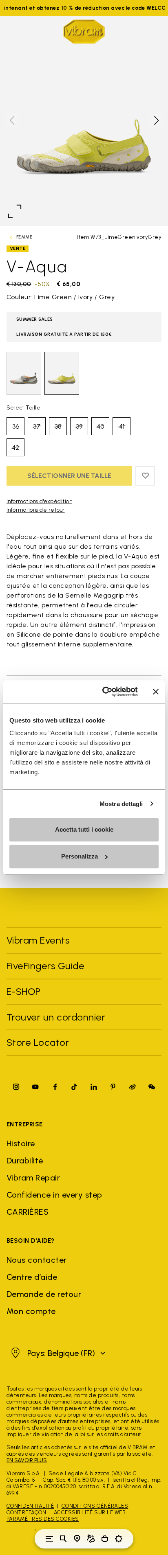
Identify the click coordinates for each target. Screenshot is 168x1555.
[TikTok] (74, 1087)
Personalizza (79, 856)
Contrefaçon (26, 1512)
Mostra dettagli (121, 803)
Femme (24, 237)
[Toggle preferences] (119, 1539)
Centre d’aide (32, 1277)
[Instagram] (16, 1087)
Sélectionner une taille (69, 476)
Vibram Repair (33, 1178)
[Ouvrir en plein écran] (14, 211)
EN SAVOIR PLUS (27, 1460)
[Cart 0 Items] (105, 1539)
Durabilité (25, 1160)
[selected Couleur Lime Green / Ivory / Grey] (61, 373)
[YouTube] (35, 1087)
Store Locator (38, 1042)
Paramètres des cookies (43, 1519)
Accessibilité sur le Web (90, 1512)
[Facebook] (55, 1087)
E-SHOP (24, 991)
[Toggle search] (63, 1539)
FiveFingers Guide (47, 966)
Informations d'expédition (39, 501)
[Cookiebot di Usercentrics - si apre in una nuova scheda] (104, 691)
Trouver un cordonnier (56, 1017)
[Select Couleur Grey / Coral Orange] (24, 373)
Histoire (21, 1143)
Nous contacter (37, 1260)
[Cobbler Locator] (91, 1539)
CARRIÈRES (28, 1212)
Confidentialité (30, 1506)
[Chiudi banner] (156, 691)
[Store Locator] (77, 1539)
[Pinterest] (113, 1087)
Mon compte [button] (31, 1311)
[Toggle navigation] (49, 1539)
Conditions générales (95, 1506)
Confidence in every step (54, 1195)
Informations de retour (36, 509)
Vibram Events (38, 940)
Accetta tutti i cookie (84, 829)
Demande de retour (44, 1294)
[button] (156, 120)
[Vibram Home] (84, 32)
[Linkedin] (94, 1087)
